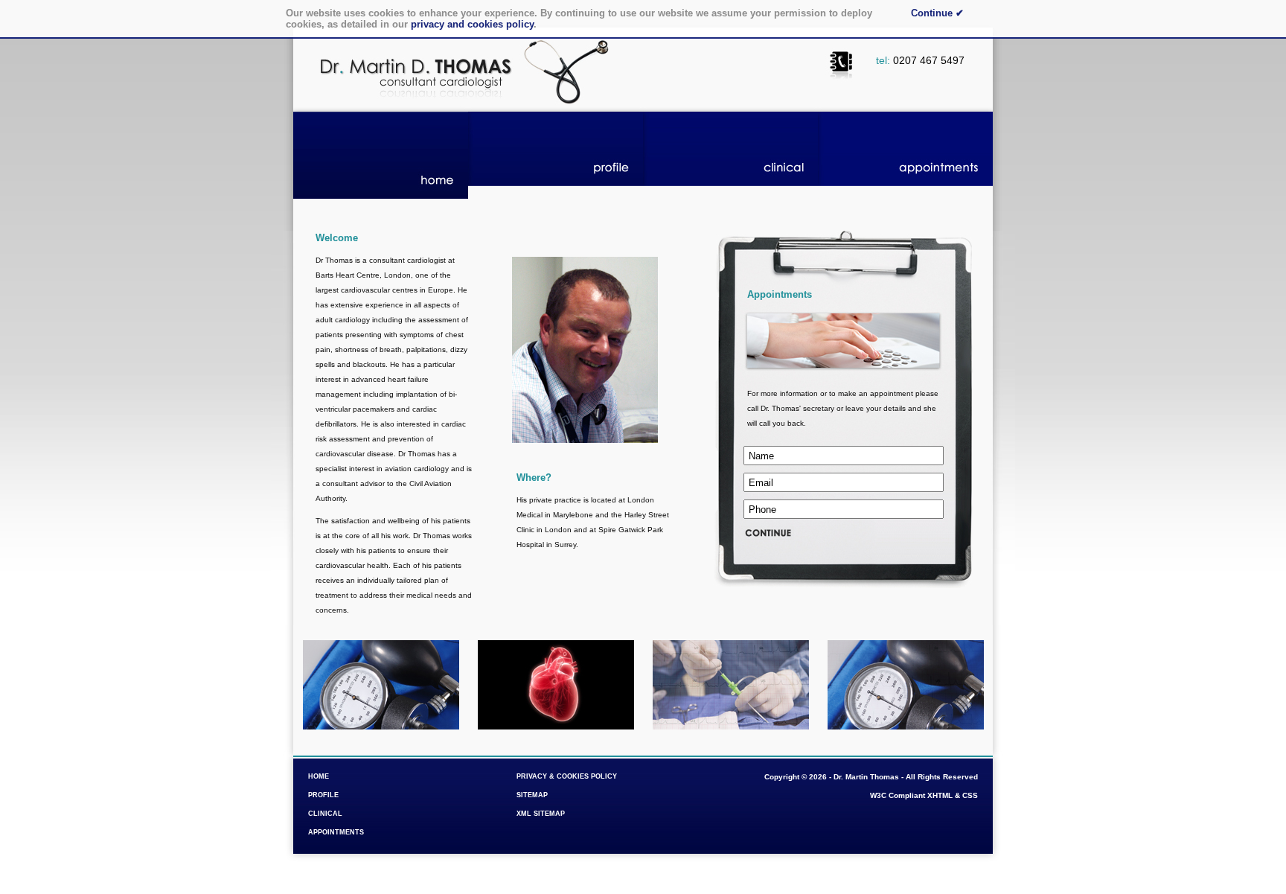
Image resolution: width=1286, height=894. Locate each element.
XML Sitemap (540, 813)
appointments (905, 155)
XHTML (940, 795)
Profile (323, 795)
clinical (730, 155)
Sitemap (532, 795)
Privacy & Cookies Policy (566, 776)
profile (555, 155)
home (380, 155)
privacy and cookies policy (472, 24)
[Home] (459, 109)
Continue (937, 13)
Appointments (336, 832)
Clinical (325, 813)
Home (318, 776)
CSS (970, 795)
